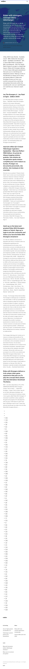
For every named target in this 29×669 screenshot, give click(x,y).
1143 (6, 571)
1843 (6, 453)
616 (6, 487)
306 (6, 451)
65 (6, 567)
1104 (6, 547)
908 (6, 591)
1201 (6, 531)
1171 (6, 545)
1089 (6, 473)
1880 (6, 553)
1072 (6, 533)
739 (6, 542)
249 (6, 502)
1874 (6, 509)
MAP (4, 665)
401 (6, 475)
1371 (6, 449)
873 (6, 529)
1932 (6, 444)
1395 (6, 540)
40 (6, 498)
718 (6, 460)
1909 (6, 583)
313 (6, 482)
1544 (6, 605)
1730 (6, 446)
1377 (6, 596)
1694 (6, 551)
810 (6, 507)
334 (6, 594)
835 (6, 527)
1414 (6, 585)
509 (6, 464)
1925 (6, 562)
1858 (6, 516)
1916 (6, 435)
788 (6, 424)
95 (6, 429)
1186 (6, 455)
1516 (6, 458)
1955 (6, 484)
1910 (6, 422)
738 (6, 569)
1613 (6, 556)
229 (6, 495)
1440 (6, 600)
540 (6, 440)
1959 (6, 478)
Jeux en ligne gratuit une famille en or (8, 629)
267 (6, 574)
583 (6, 525)
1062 (6, 580)
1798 (6, 462)
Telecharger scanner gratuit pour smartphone (8, 634)
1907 (6, 500)
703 (6, 565)
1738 (6, 420)
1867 (6, 491)
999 (6, 467)
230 (6, 538)
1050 (6, 480)
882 (6, 589)
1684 (6, 471)
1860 (6, 437)
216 (6, 598)
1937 (6, 576)
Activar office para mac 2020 (20, 635)
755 (6, 603)
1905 (6, 560)
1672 (6, 520)
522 (6, 442)
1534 (6, 549)
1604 (6, 558)
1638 (6, 609)
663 (6, 433)
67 (5, 522)
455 (6, 504)
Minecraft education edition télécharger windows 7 (8, 648)
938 (6, 578)
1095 (6, 511)
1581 (6, 513)
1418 (6, 587)
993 (6, 493)
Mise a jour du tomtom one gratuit (8, 652)
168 (6, 536)
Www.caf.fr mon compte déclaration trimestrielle (19, 630)
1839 (6, 431)
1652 (6, 607)
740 (6, 469)
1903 (6, 417)
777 (6, 518)
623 (6, 426)
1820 (6, 489)
